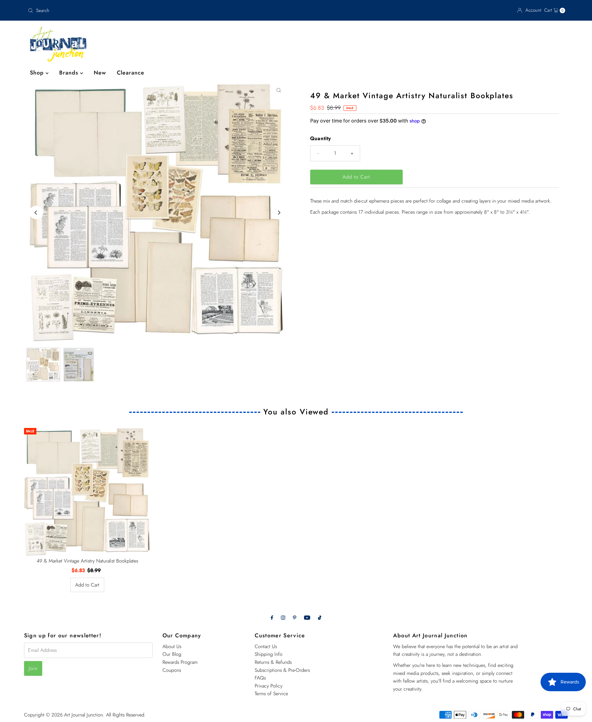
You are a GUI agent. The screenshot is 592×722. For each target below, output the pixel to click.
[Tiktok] (319, 618)
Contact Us (266, 646)
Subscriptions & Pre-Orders (282, 670)
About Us (171, 646)
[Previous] (36, 212)
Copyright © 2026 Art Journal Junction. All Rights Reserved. (85, 714)
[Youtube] (307, 618)
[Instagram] (283, 618)
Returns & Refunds (273, 662)
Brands (69, 73)
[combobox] (114, 10)
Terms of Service (271, 693)
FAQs (260, 677)
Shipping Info (268, 654)
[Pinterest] (294, 618)
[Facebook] (272, 618)
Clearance (130, 73)
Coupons (171, 670)
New (100, 73)
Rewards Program (180, 662)
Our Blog (171, 654)
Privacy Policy (268, 685)
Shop (38, 73)
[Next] (279, 212)
